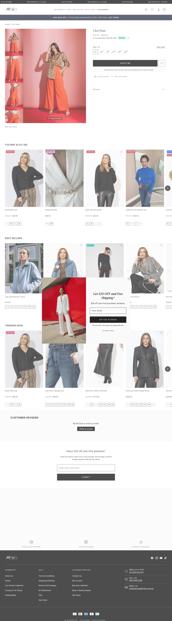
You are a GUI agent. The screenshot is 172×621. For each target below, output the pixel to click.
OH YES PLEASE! (108, 320)
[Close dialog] (129, 278)
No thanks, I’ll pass (108, 330)
